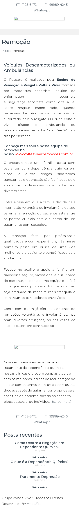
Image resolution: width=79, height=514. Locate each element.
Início (5, 51)
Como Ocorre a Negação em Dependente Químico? (39, 445)
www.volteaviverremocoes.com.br (44, 154)
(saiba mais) (61, 401)
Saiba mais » (39, 457)
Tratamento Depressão (39, 477)
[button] (39, 32)
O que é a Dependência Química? (40, 462)
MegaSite (34, 504)
